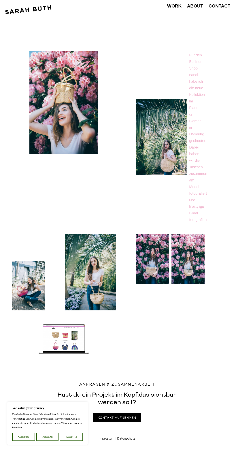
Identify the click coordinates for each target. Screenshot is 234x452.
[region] (47, 423)
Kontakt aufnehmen (117, 418)
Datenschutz (126, 438)
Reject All (47, 436)
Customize (23, 436)
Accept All (71, 436)
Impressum (106, 438)
